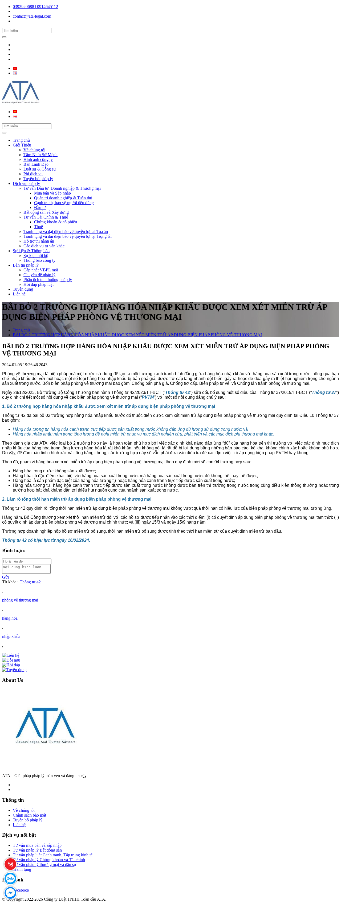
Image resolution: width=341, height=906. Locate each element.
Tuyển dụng (23, 289)
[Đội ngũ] (11, 660)
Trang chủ (21, 140)
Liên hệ (19, 294)
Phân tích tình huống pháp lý (47, 279)
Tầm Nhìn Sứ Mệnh (40, 154)
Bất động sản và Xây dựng (46, 212)
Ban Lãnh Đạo (35, 164)
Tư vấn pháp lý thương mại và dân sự (44, 864)
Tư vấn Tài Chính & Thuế (45, 217)
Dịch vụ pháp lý (26, 183)
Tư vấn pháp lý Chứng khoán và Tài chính (49, 859)
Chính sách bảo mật (29, 815)
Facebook (21, 890)
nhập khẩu (11, 636)
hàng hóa (10, 618)
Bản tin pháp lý (26, 265)
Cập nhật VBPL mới (40, 270)
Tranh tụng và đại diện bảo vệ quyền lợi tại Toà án (65, 231)
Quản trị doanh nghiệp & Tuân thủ (63, 198)
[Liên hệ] (10, 655)
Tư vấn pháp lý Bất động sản (37, 850)
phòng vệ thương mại (20, 600)
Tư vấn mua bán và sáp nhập (37, 845)
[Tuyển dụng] (14, 669)
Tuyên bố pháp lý (38, 178)
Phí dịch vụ (33, 174)
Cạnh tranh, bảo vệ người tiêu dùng (64, 202)
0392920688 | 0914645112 (35, 6)
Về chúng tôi (34, 150)
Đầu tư (40, 207)
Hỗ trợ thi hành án (38, 241)
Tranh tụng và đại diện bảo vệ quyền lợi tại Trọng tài (67, 236)
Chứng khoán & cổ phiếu (55, 222)
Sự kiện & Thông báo (31, 250)
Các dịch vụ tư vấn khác (43, 246)
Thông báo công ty (39, 260)
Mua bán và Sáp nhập (52, 193)
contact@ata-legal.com (32, 16)
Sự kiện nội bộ (35, 255)
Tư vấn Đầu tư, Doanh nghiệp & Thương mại (62, 188)
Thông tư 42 (30, 582)
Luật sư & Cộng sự (39, 169)
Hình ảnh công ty (38, 159)
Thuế (38, 226)
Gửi (5, 577)
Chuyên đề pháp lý (39, 274)
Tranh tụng (22, 869)
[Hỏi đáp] (11, 665)
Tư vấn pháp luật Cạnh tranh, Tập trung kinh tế (52, 855)
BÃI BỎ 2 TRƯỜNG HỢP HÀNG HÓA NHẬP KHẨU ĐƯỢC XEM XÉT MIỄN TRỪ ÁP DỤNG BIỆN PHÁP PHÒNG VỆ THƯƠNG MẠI (137, 335)
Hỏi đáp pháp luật (38, 284)
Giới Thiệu (22, 145)
